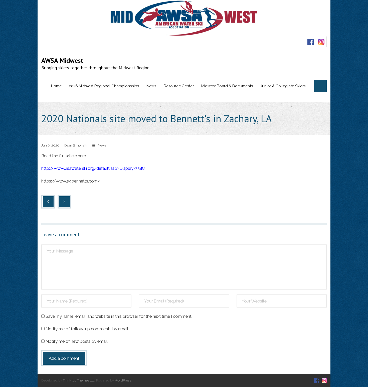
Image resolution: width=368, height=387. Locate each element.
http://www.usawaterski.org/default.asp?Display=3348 (93, 168)
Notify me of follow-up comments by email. (87, 328)
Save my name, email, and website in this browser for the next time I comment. (119, 316)
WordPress (123, 380)
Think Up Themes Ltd (79, 380)
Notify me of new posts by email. (77, 341)
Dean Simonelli (75, 145)
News (102, 145)
